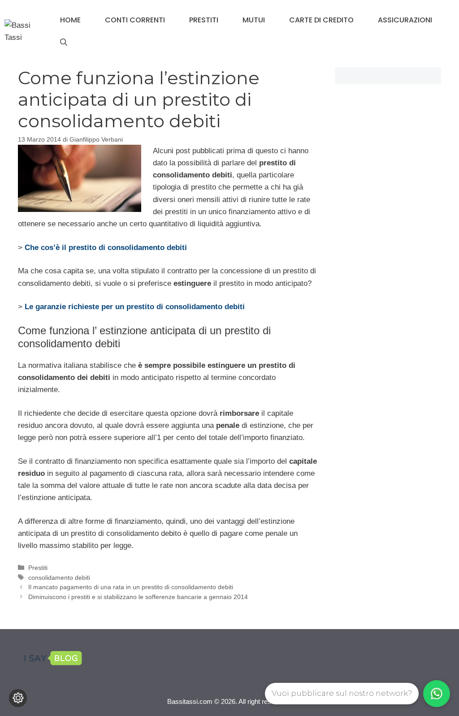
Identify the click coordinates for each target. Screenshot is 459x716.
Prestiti (203, 20)
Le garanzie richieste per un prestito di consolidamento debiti (135, 306)
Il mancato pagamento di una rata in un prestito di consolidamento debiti (130, 587)
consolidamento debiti (59, 577)
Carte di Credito (321, 20)
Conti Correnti (135, 20)
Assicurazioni (405, 20)
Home (70, 20)
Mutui (253, 20)
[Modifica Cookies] (18, 698)
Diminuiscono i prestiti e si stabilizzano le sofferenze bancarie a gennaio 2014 (138, 596)
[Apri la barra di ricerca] (63, 42)
